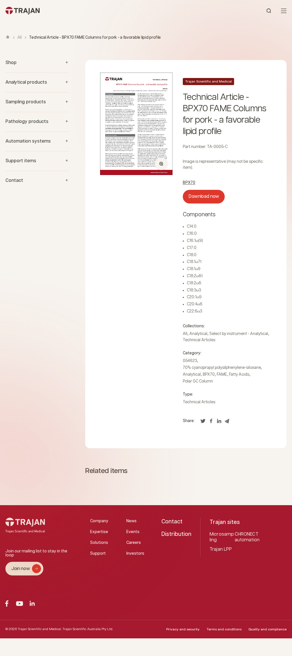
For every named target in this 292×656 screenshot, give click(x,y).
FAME (222, 375)
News (131, 521)
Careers (133, 543)
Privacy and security (183, 629)
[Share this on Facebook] (211, 422)
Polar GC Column (198, 381)
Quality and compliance (267, 629)
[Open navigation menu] (284, 11)
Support (98, 554)
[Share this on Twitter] (203, 422)
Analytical (198, 334)
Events (132, 532)
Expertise (99, 532)
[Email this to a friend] (227, 422)
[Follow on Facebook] (7, 603)
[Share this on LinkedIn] (219, 422)
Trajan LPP (221, 549)
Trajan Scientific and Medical (208, 81)
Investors (135, 554)
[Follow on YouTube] (19, 603)
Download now (203, 196)
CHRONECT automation (247, 537)
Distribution (176, 534)
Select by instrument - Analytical (238, 334)
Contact (171, 522)
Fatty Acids (239, 375)
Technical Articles (199, 340)
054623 (190, 361)
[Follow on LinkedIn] (32, 603)
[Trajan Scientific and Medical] (75, 11)
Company (99, 521)
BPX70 (189, 183)
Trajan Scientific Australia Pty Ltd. (87, 629)
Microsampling (222, 537)
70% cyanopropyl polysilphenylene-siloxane (222, 368)
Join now (20, 568)
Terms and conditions (224, 629)
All (19, 38)
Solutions (99, 543)
